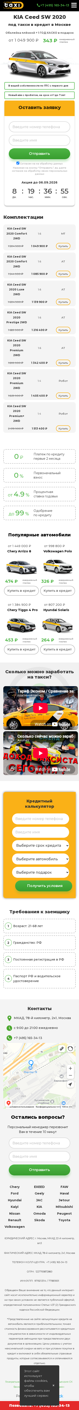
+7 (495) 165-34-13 (54, 5)
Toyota (64, 1220)
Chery (15, 1187)
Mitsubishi (64, 1207)
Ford (14, 1193)
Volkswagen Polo (57, 551)
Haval (64, 1193)
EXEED (39, 1187)
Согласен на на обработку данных (41, 163)
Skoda (39, 1220)
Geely (39, 1193)
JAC (39, 1200)
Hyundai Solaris (56, 610)
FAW (64, 1187)
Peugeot (64, 1214)
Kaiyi (14, 1207)
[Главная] (13, 5)
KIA (39, 1207)
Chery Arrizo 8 (19, 551)
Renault (14, 1220)
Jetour (64, 1200)
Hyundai (15, 1200)
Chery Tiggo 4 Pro (22, 610)
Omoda (39, 1214)
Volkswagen (15, 1227)
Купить (63, 246)
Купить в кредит (21, 591)
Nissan (14, 1214)
